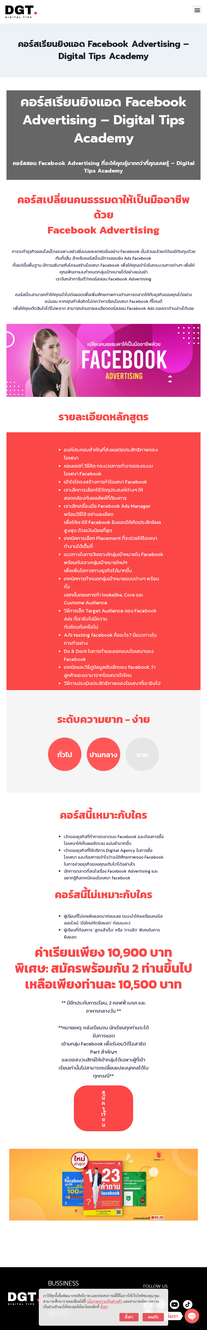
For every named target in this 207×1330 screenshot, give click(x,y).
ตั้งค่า (104, 1306)
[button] (197, 9)
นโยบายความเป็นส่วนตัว (104, 1301)
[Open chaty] (192, 1316)
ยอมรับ (153, 1317)
